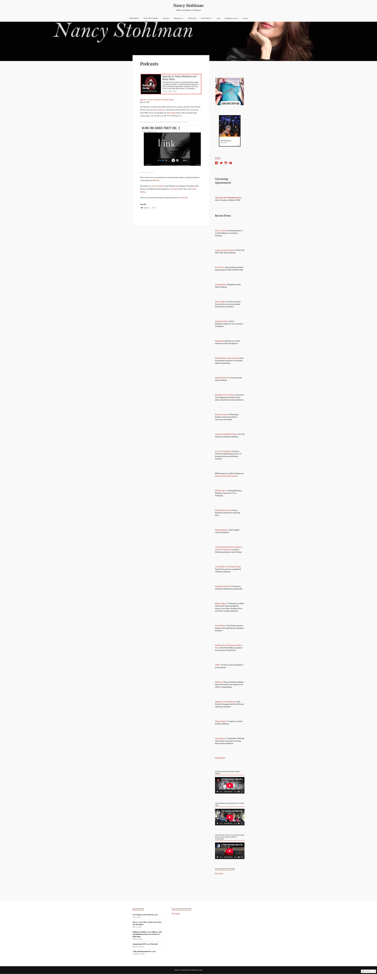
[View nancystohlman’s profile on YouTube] (231, 163)
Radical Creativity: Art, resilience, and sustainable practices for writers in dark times (147, 934)
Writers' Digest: (221, 721)
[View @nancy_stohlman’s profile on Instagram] (226, 163)
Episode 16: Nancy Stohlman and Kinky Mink (156, 99)
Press (218, 18)
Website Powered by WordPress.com (188, 970)
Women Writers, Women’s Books (227, 358)
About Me (165, 18)
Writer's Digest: (221, 603)
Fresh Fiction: (220, 267)
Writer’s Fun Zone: (222, 231)
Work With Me (206, 18)
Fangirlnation (220, 341)
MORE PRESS (220, 758)
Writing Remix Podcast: (223, 510)
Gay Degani (174, 189)
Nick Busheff (183, 197)
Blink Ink (156, 180)
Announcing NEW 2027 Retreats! (145, 944)
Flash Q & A (192, 18)
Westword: (219, 682)
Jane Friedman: (220, 738)
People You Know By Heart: (225, 250)
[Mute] (239, 792)
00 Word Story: (221, 491)
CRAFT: (218, 665)
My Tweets (219, 874)
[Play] (218, 792)
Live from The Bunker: (223, 451)
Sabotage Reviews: (222, 530)
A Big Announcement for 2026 (144, 951)
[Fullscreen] (242, 792)
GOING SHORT (134, 18)
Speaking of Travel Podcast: (225, 395)
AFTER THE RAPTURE (150, 18)
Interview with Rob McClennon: (226, 434)
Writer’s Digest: (221, 302)
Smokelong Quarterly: (223, 586)
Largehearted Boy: (222, 321)
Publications (177, 18)
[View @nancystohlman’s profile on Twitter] (222, 163)
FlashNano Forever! (231, 18)
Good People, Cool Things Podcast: (228, 567)
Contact (245, 18)
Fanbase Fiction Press (223, 378)
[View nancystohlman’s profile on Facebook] (217, 163)
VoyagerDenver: (221, 284)
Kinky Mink (171, 112)
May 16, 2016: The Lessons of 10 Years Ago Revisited (147, 923)
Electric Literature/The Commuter (226, 476)
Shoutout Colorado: (222, 414)
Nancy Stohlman (188, 5)
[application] (229, 785)
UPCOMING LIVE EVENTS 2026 (145, 915)
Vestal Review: (220, 626)
